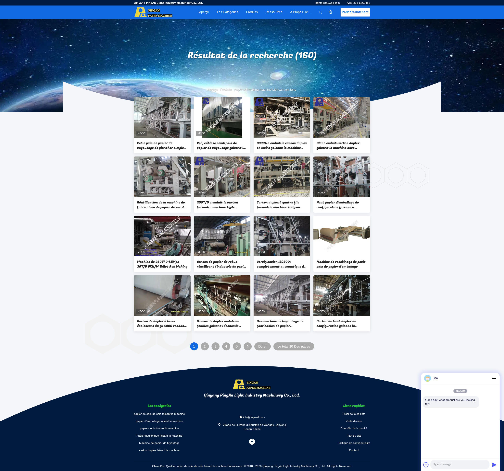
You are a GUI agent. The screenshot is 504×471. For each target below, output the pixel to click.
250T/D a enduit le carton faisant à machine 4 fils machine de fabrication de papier (217, 205)
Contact (354, 450)
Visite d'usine (354, 421)
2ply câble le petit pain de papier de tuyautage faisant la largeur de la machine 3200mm (221, 145)
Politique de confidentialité (354, 442)
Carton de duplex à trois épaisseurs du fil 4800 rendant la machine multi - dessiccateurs (161, 323)
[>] (248, 346)
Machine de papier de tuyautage (159, 442)
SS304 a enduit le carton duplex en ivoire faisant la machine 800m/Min (282, 145)
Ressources (274, 12)
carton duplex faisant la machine (159, 450)
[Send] (494, 464)
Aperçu (204, 12)
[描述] (331, 12)
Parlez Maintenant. (355, 12)
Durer (262, 346)
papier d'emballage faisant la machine (159, 421)
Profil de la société (354, 413)
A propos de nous (303, 12)
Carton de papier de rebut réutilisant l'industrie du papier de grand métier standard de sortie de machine (222, 264)
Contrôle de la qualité (354, 428)
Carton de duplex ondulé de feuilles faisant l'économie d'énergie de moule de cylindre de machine (220, 323)
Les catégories (227, 12)
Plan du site (354, 435)
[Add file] (426, 464)
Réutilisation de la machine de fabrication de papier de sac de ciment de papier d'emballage (161, 205)
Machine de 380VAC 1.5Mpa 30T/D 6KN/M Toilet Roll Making (162, 264)
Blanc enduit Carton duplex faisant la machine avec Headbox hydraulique (338, 145)
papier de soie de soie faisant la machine (159, 413)
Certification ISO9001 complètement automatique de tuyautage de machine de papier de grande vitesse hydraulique (281, 264)
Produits (252, 12)
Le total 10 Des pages (293, 346)
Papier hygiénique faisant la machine (159, 435)
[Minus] (494, 378)
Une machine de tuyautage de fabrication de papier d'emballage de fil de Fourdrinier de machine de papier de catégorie (280, 323)
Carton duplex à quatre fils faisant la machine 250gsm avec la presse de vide (278, 205)
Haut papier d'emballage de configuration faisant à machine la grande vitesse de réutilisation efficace (339, 205)
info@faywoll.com (329, 2)
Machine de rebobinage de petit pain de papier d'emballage (341, 264)
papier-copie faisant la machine (159, 428)
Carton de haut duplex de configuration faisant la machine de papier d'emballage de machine (340, 323)
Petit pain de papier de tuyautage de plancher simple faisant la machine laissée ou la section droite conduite (162, 145)
